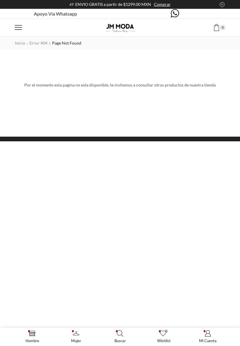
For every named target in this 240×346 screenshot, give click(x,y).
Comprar (162, 4)
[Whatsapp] (175, 13)
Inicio (20, 42)
